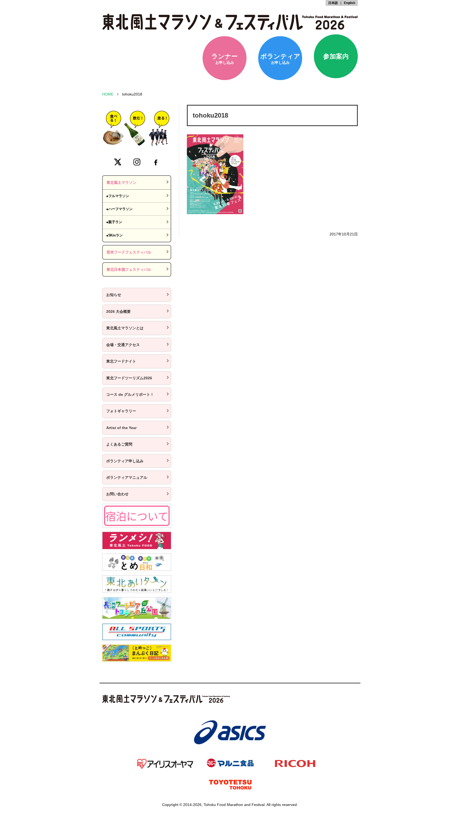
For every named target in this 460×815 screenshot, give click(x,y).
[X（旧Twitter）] (117, 162)
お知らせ (113, 295)
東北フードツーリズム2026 (129, 378)
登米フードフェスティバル (128, 252)
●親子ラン (114, 222)
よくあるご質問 (119, 444)
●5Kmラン (114, 235)
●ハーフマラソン (119, 209)
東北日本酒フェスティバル (128, 269)
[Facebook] (155, 162)
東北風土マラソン (121, 182)
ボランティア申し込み (124, 461)
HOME (107, 94)
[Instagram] (136, 162)
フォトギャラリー (121, 411)
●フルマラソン (117, 196)
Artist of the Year (121, 428)
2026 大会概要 (118, 311)
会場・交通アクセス (123, 345)
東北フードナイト (121, 361)
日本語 (333, 3)
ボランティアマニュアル (126, 477)
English (349, 3)
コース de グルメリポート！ (130, 394)
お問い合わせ (117, 494)
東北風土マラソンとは (124, 328)
